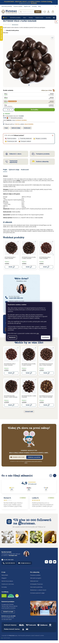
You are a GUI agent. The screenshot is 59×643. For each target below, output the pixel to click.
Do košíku (34, 110)
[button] (10, 138)
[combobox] (30, 12)
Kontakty (34, 6)
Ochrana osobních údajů (37, 593)
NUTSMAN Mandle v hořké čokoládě (29, 396)
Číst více (5, 32)
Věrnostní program (35, 578)
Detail (10, 373)
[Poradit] (18, 348)
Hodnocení (27, 128)
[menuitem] (5, 17)
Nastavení (12, 337)
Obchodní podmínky (7, 6)
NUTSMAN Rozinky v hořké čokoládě (10, 258)
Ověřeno (22, 497)
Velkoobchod (34, 581)
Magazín (4, 578)
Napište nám (27, 6)
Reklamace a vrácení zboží (38, 590)
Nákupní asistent (19, 135)
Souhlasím (45, 337)
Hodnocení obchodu (8, 584)
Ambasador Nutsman (36, 584)
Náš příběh (5, 575)
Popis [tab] (5, 169)
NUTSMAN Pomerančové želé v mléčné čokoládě (46, 396)
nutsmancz (50, 561)
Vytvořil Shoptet (6, 637)
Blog (39, 6)
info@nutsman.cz (26, 563)
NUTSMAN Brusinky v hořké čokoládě (10, 364)
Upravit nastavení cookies (37, 635)
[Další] (54, 475)
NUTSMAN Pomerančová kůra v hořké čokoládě (46, 364)
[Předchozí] (50, 475)
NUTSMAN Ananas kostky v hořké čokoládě (29, 364)
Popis (6, 128)
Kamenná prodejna (7, 581)
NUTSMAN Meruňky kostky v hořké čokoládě (10, 396)
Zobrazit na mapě (8, 611)
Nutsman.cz (46, 561)
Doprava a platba (17, 6)
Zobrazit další (29, 411)
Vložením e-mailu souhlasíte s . (26, 462)
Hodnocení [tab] (25, 169)
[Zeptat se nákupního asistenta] (52, 135)
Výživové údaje (16, 128)
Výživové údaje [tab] (14, 169)
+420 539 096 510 (10, 563)
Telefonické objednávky (13, 161)
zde (37, 333)
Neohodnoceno (15, 24)
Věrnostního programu (17, 118)
